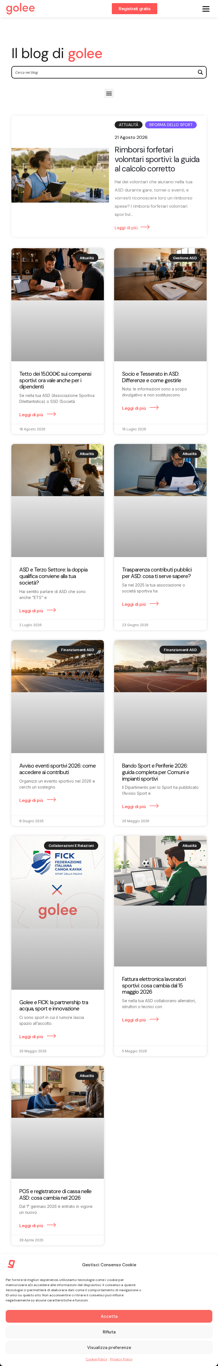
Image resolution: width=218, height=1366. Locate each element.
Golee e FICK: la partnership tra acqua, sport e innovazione (53, 1005)
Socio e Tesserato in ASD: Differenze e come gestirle (151, 377)
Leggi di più (126, 228)
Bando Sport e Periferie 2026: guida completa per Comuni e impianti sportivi (155, 772)
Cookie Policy (96, 1359)
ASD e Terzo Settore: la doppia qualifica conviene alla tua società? (53, 576)
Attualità (128, 124)
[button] (109, 93)
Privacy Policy (121, 1359)
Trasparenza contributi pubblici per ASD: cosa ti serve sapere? (157, 573)
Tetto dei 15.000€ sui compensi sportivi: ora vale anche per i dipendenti (55, 380)
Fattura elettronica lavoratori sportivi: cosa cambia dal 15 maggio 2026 (154, 986)
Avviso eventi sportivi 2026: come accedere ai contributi (57, 769)
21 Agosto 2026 (131, 137)
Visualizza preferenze (109, 1347)
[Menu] (206, 8)
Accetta (109, 1316)
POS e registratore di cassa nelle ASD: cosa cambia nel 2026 (55, 1194)
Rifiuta (109, 1332)
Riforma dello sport (170, 124)
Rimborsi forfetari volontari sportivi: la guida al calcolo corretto (157, 159)
